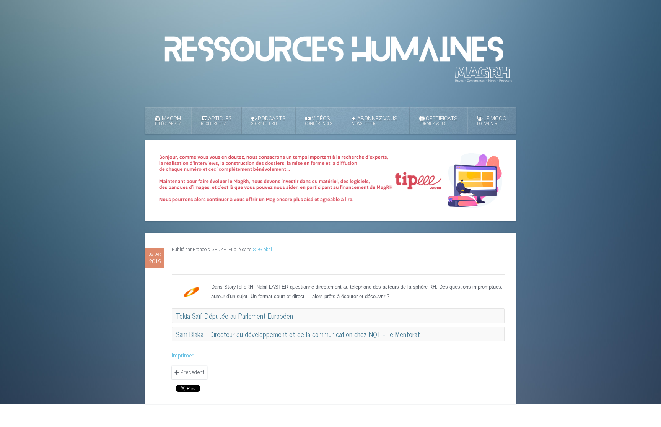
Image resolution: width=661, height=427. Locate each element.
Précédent (191, 372)
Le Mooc (491, 120)
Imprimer (183, 355)
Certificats (438, 120)
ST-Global (262, 249)
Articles (216, 120)
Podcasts (268, 120)
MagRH (168, 120)
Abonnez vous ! (376, 120)
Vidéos (318, 120)
